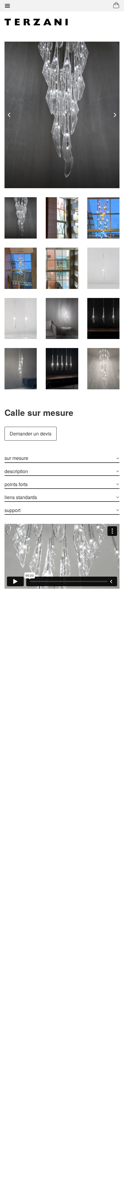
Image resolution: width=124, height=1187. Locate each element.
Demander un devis (30, 433)
